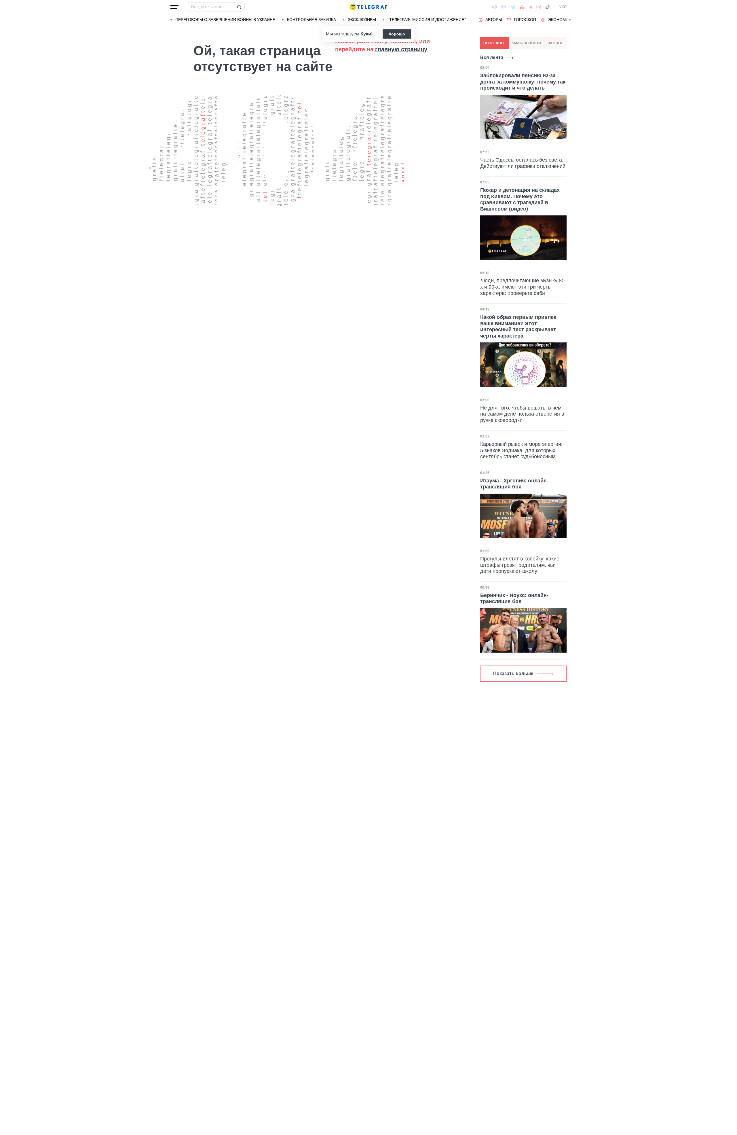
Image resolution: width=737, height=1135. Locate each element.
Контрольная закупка (311, 19)
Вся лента (491, 57)
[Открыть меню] (174, 7)
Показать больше (513, 673)
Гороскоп (525, 19)
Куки (365, 33)
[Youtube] (522, 7)
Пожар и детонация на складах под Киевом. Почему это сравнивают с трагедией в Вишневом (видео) (520, 199)
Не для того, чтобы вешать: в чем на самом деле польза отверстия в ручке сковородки (522, 414)
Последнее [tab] (494, 43)
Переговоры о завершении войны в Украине (225, 19)
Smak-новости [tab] (526, 43)
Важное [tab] (555, 43)
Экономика (561, 19)
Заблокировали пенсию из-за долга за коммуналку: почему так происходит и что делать (522, 82)
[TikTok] (547, 7)
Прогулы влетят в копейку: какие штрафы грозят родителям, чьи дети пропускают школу (519, 565)
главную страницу (401, 49)
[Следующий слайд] (570, 20)
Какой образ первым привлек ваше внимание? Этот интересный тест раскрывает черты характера (518, 326)
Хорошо (397, 34)
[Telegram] (513, 7)
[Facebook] (494, 7)
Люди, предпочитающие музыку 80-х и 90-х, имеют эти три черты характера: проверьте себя (523, 287)
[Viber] (503, 7)
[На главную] (368, 7)
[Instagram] (539, 7)
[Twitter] (531, 7)
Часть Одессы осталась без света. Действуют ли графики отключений (522, 163)
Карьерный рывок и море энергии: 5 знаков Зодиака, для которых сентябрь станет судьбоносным (521, 450)
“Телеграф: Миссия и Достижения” (427, 19)
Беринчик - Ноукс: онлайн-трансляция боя (514, 598)
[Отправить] (239, 7)
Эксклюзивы (362, 19)
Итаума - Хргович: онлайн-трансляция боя (514, 484)
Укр (563, 7)
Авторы (493, 19)
